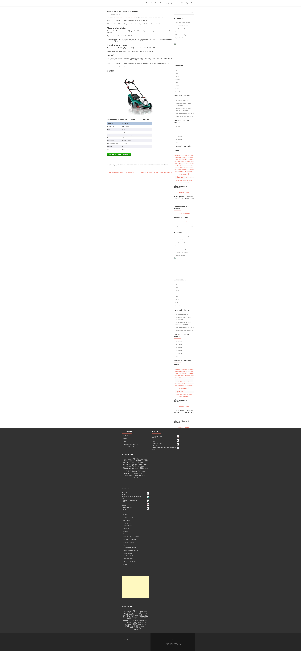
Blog (187, 3)
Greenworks (128, 468)
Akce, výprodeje (168, 3)
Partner (139, 472)
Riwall (177, 85)
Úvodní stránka (137, 3)
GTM (136, 468)
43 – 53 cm (179, 133)
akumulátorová (158, 164)
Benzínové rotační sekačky (183, 22)
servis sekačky (181, 171)
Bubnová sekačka (180, 41)
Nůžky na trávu (190, 165)
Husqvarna (187, 161)
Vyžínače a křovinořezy (182, 38)
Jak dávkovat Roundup (182, 100)
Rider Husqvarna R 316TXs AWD (185, 113)
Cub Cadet (190, 159)
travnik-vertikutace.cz (184, 192)
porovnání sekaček (179, 167)
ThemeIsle (179, 645)
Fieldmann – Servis (128, 542)
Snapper (143, 473)
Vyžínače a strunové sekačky (130, 444)
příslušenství (186, 167)
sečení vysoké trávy (183, 174)
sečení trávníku (188, 171)
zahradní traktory (183, 180)
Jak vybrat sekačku (148, 3)
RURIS (131, 626)
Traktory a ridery (180, 32)
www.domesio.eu (184, 222)
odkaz (112, 166)
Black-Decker (128, 461)
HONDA (146, 468)
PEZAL (144, 472)
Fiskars (128, 466)
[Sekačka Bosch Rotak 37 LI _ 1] (139, 95)
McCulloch (128, 472)
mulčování (185, 163)
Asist (141, 459)
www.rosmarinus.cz (184, 202)
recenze (191, 167)
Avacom (145, 459)
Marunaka (144, 470)
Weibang (137, 476)
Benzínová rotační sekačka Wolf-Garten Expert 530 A (156, 172)
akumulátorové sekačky (181, 157)
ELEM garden (133, 464)
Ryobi (136, 474)
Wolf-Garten (179, 91)
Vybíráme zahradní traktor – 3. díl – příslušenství (121, 172)
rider (175, 169)
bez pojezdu (165, 164)
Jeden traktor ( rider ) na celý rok (184, 116)
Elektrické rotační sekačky (141, 164)
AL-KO (177, 73)
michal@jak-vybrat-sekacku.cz (128, 639)
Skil (139, 473)
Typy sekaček (158, 3)
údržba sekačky (186, 182)
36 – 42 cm (179, 130)
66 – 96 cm (179, 139)
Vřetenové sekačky (181, 35)
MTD (177, 82)
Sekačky (125, 438)
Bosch (131, 164)
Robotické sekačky (181, 28)
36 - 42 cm (127, 164)
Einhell (125, 464)
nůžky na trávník (182, 165)
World (136, 477)
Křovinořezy (126, 436)
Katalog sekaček (178, 3)
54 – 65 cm (179, 136)
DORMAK (146, 462)
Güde (141, 468)
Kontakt (193, 3)
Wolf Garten (144, 475)
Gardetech (142, 466)
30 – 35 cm (179, 127)
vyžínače (187, 177)
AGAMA (129, 459)
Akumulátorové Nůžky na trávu (187, 155)
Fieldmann (177, 161)
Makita (139, 470)
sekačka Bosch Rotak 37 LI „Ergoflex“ (126, 17)
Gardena (178, 79)
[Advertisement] (135, 587)
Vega (131, 476)
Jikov (134, 470)
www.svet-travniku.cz (184, 213)
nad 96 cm (178, 142)
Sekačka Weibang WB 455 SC (183, 169)
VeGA (177, 88)
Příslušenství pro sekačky (129, 447)
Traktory (125, 441)
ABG (177, 70)
